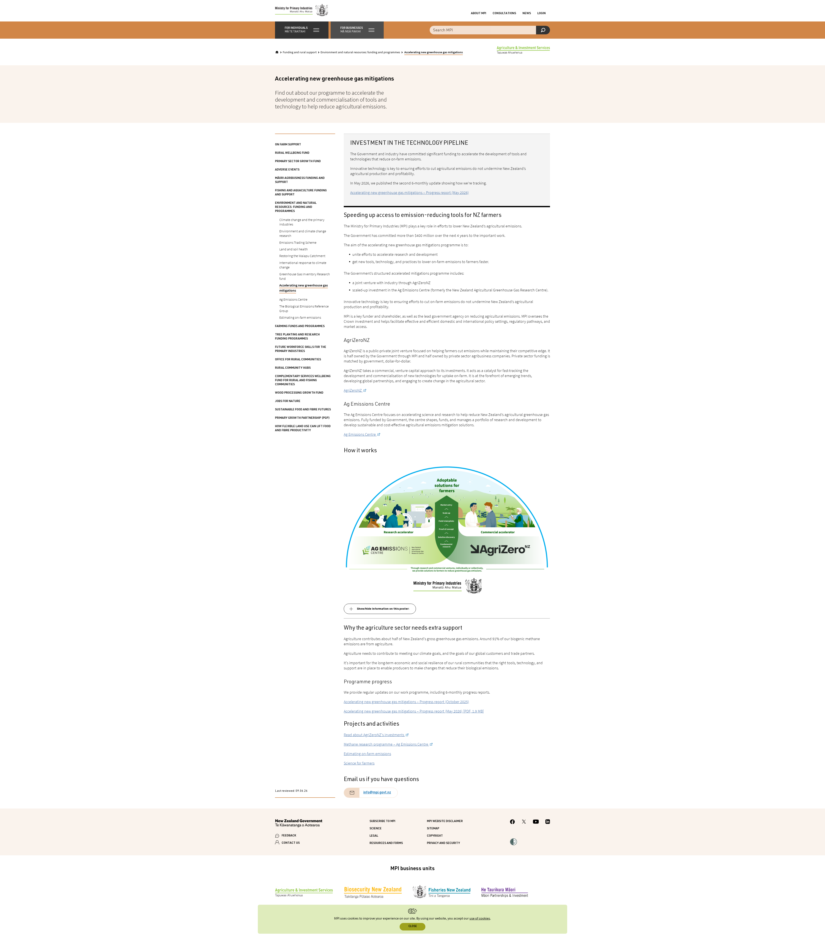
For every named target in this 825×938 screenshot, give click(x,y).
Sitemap (433, 828)
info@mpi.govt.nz (377, 793)
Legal (374, 836)
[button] (301, 30)
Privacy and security (443, 843)
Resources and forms (386, 843)
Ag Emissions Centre (360, 434)
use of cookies (479, 918)
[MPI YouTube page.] (536, 822)
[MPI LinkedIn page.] (547, 822)
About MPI (478, 13)
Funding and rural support (300, 52)
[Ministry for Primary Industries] (301, 11)
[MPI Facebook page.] (512, 822)
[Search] (543, 30)
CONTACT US (291, 843)
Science (376, 828)
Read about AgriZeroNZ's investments (374, 734)
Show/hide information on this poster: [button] (383, 609)
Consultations (504, 13)
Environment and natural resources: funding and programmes (360, 52)
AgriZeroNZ (353, 390)
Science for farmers (359, 763)
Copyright (435, 836)
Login (541, 13)
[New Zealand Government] (298, 823)
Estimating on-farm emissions (367, 753)
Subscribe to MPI (382, 821)
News (526, 13)
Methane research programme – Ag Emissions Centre (386, 744)
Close (412, 926)
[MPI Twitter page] (523, 822)
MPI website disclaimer (445, 821)
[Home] (277, 52)
